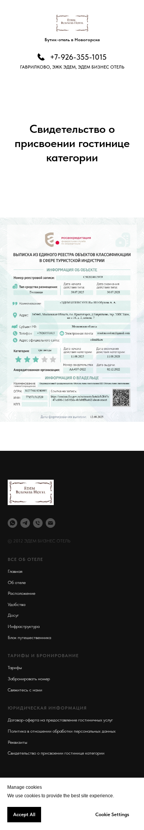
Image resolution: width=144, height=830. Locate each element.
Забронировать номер (29, 678)
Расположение (21, 593)
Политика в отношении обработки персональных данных (62, 731)
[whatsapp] (12, 523)
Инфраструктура (24, 626)
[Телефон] (38, 523)
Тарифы (15, 667)
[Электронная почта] (50, 523)
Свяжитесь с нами (25, 690)
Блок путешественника (29, 637)
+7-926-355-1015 (78, 57)
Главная (15, 571)
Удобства (16, 604)
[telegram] (25, 523)
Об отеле (17, 582)
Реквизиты (17, 742)
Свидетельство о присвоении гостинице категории (56, 753)
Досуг (13, 615)
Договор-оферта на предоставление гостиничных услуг (60, 720)
